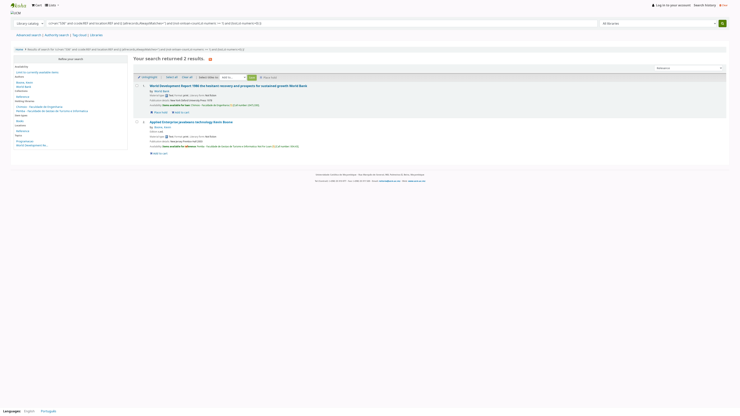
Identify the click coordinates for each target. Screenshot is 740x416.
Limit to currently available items (37, 72)
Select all (172, 77)
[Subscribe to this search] (210, 59)
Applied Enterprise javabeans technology (191, 122)
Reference (22, 97)
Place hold (160, 113)
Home (19, 50)
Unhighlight (149, 77)
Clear (724, 5)
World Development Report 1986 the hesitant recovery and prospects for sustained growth (228, 86)
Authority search (57, 35)
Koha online (20, 5)
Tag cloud (79, 35)
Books (20, 121)
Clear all (187, 77)
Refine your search (70, 59)
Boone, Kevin (24, 83)
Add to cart (181, 113)
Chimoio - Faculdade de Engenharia (39, 107)
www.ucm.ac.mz (416, 181)
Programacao (24, 141)
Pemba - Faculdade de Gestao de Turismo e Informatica (52, 111)
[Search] (723, 23)
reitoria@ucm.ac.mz (389, 181)
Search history (705, 5)
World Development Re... (32, 145)
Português (48, 411)
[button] (36, 5)
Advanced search (28, 35)
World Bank (23, 87)
